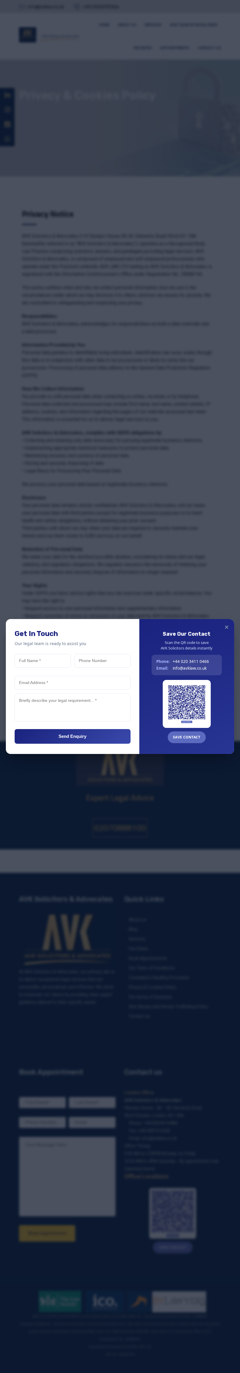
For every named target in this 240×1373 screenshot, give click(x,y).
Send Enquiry (72, 736)
